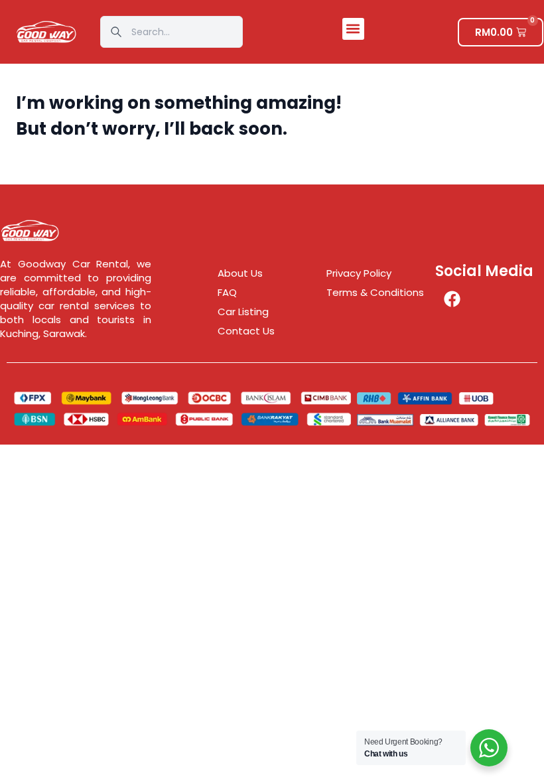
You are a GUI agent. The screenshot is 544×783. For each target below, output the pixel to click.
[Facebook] (451, 298)
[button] (353, 29)
